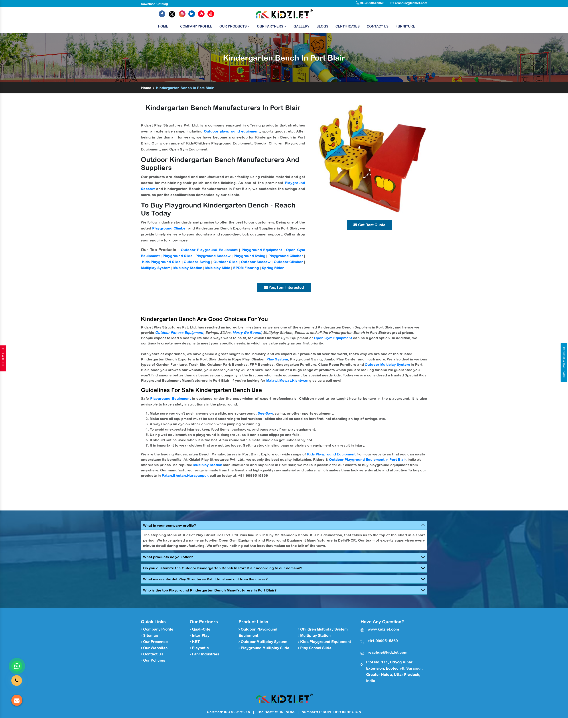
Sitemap (150, 635)
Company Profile (196, 26)
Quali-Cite (200, 629)
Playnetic (200, 648)
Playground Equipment (262, 250)
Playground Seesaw (213, 256)
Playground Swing (249, 256)
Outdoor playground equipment (232, 131)
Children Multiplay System (323, 629)
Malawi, (272, 380)
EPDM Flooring (246, 268)
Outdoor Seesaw (256, 262)
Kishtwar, (300, 380)
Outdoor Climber (288, 262)
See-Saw (265, 413)
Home (163, 26)
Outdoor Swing (197, 262)
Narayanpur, (198, 475)
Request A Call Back (564, 362)
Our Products (233, 26)
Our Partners (270, 26)
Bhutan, (180, 475)
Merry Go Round (247, 332)
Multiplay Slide (217, 268)
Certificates (347, 26)
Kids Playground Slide (161, 262)
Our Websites (155, 648)
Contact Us (378, 26)
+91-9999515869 (371, 3)
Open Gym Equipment (333, 338)
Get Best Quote (371, 225)
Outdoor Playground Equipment (209, 250)
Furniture (405, 26)
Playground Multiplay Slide (264, 648)
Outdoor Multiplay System (387, 364)
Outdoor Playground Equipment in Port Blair (367, 459)
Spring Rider (273, 268)
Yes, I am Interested (286, 287)
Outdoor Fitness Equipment (179, 332)
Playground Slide (177, 256)
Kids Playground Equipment (331, 454)
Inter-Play (200, 635)
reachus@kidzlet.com (411, 3)
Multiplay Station (187, 268)
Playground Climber (169, 228)
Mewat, (285, 380)
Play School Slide (315, 648)
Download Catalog (154, 4)
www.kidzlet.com (383, 629)
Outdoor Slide (225, 262)
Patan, (167, 475)
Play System (277, 359)
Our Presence (155, 641)
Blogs (322, 26)
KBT (195, 641)
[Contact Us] (16, 681)
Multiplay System (155, 268)
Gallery (301, 26)
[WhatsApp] (16, 666)
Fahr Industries (205, 654)
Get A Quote (2, 358)
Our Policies (153, 660)
